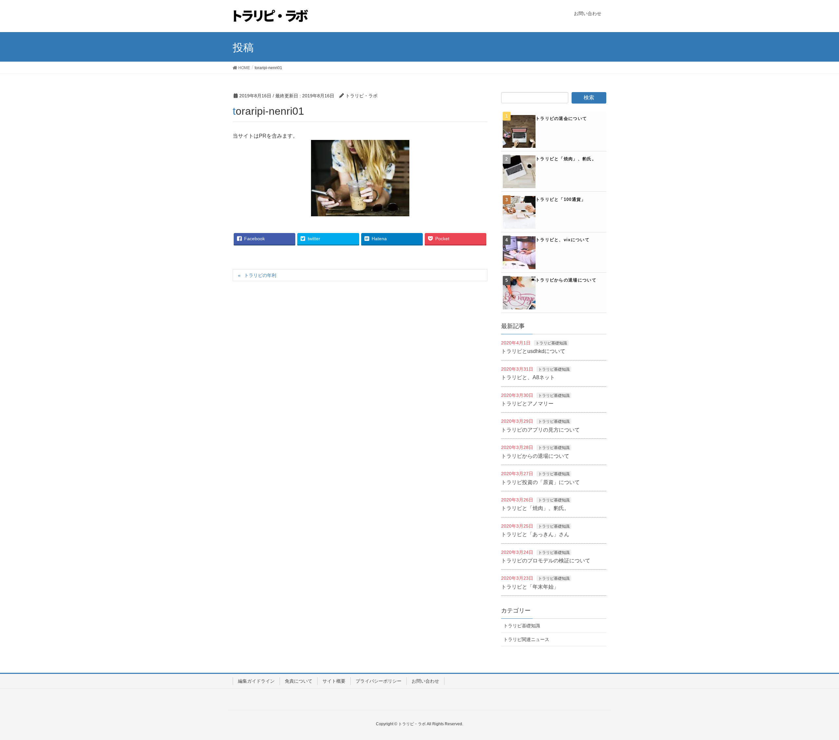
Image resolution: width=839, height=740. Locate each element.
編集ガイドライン (256, 681)
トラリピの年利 (260, 275)
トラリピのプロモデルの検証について (545, 560)
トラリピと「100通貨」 (561, 199)
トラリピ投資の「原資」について (540, 482)
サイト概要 (333, 681)
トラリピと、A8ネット (528, 377)
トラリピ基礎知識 (551, 343)
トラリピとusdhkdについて (533, 351)
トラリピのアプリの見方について (540, 430)
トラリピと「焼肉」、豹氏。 (566, 158)
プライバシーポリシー (378, 681)
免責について (298, 681)
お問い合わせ (425, 681)
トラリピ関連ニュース (526, 639)
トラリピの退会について (561, 118)
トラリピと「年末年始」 (530, 587)
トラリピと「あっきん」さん (535, 534)
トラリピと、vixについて (563, 239)
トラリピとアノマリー (527, 403)
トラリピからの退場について (566, 280)
